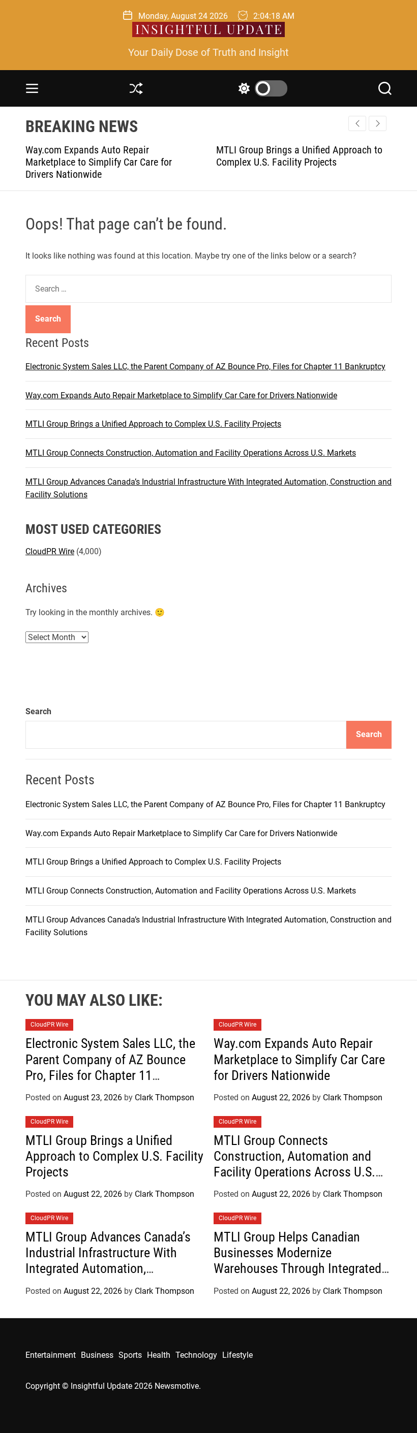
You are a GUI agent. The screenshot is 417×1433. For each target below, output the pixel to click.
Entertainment (50, 1355)
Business (97, 1355)
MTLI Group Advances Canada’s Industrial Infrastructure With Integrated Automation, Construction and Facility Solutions (108, 1268)
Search (38, 711)
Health (158, 1355)
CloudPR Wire (49, 551)
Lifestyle (237, 1355)
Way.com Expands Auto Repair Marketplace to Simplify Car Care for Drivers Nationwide (92, 162)
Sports (130, 1355)
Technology (196, 1355)
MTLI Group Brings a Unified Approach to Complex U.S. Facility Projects (293, 156)
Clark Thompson (164, 1097)
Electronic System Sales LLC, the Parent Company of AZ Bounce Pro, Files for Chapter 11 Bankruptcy (205, 366)
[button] (377, 123)
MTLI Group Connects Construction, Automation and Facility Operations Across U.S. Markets (190, 453)
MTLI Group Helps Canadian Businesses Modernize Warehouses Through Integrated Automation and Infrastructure (297, 1260)
